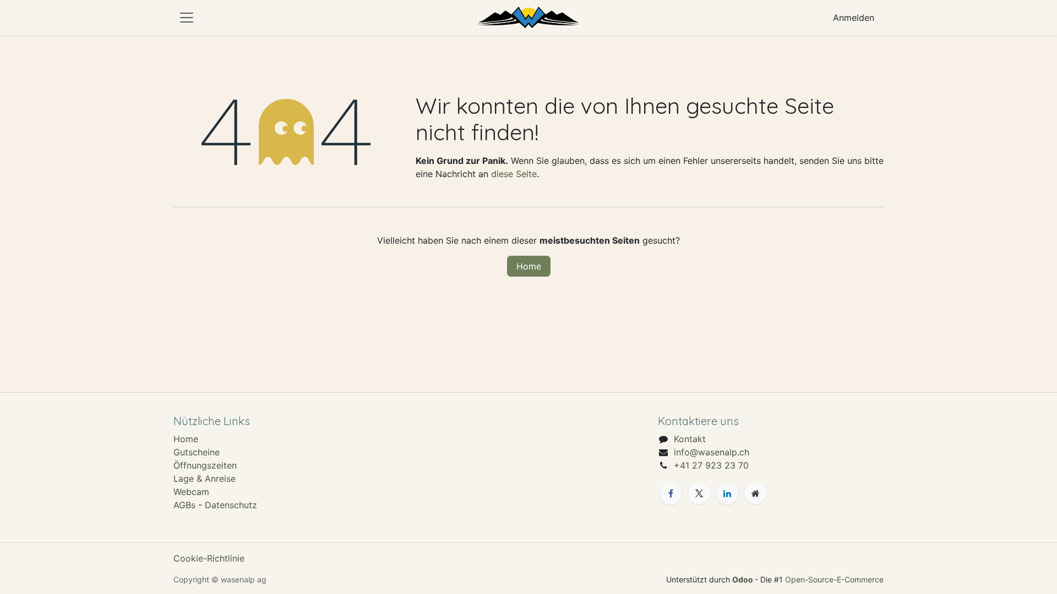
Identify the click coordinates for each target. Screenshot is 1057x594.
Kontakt (690, 438)
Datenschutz (231, 504)
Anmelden (853, 17)
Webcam (191, 491)
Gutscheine (196, 452)
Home (528, 266)
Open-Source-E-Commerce (834, 579)
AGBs (184, 504)
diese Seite (514, 173)
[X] (699, 493)
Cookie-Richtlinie (208, 558)
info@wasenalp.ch (711, 452)
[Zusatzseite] (755, 493)
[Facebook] (671, 493)
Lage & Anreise (204, 478)
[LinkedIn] (727, 493)
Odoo (743, 579)
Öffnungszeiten (205, 465)
